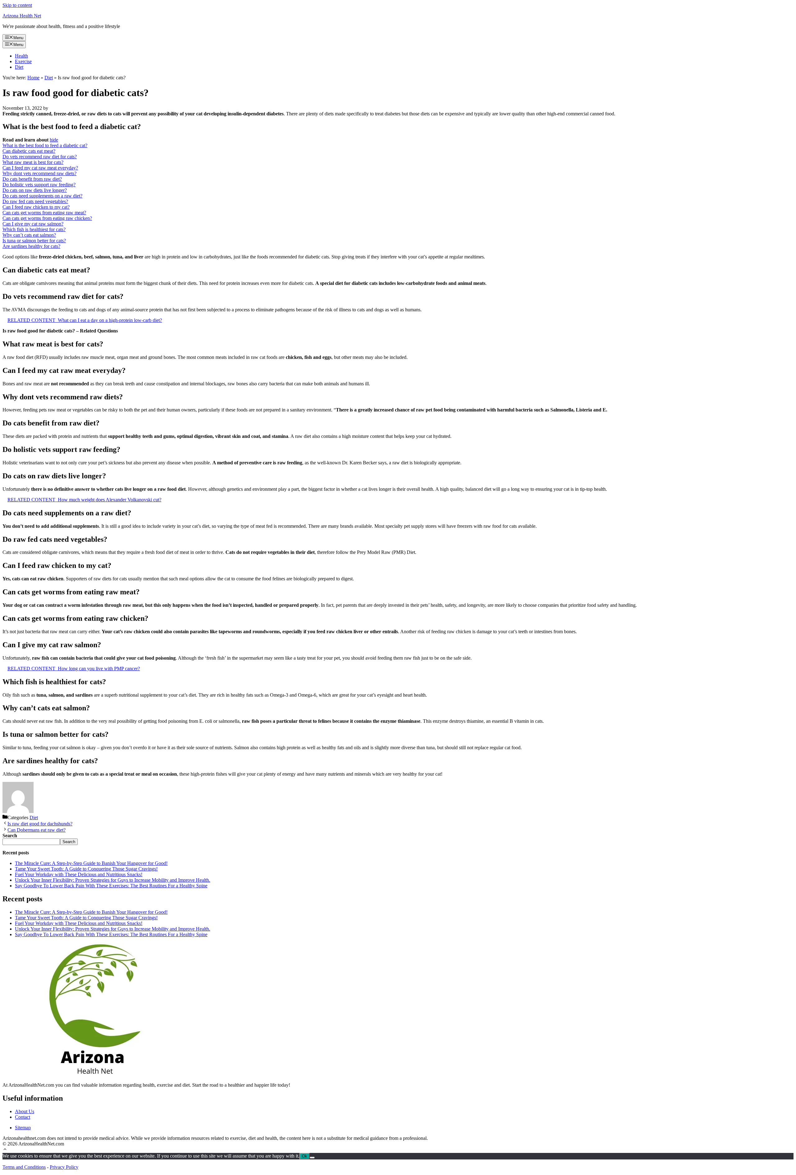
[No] (312, 1158)
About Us (24, 1111)
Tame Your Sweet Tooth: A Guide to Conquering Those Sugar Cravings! (86, 868)
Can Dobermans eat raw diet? (36, 830)
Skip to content (17, 5)
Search (68, 841)
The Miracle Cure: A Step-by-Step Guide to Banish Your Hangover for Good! (91, 863)
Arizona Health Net (21, 15)
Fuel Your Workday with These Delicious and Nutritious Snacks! (78, 874)
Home (33, 77)
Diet (19, 67)
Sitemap (23, 1127)
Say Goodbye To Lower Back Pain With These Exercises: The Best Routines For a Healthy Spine (111, 885)
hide (54, 139)
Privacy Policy (64, 1167)
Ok (304, 1156)
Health (21, 55)
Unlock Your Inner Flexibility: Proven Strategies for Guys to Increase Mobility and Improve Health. (112, 880)
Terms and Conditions (24, 1167)
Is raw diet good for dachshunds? (39, 823)
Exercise (23, 61)
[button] (4, 1150)
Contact (22, 1117)
